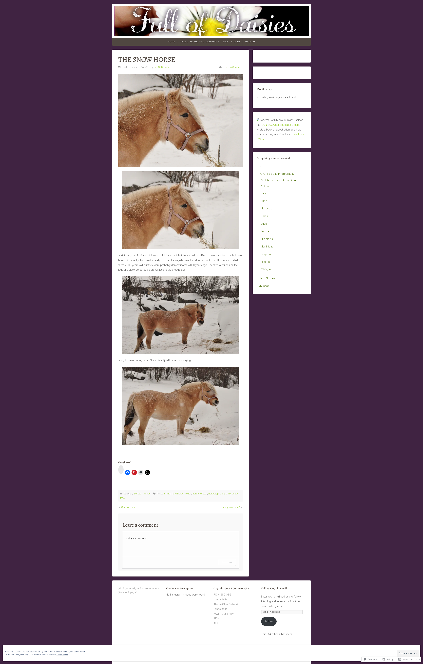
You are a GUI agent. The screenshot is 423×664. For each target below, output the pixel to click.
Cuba (264, 223)
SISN (216, 618)
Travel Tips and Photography (198, 41)
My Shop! (250, 41)
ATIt (215, 623)
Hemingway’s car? (230, 507)
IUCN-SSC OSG (222, 594)
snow (235, 493)
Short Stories (232, 41)
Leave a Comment (233, 67)
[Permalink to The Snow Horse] (180, 120)
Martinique (267, 246)
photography (224, 493)
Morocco (266, 208)
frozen (188, 493)
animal (167, 493)
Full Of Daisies (161, 67)
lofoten (203, 493)
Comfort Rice (128, 507)
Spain (264, 200)
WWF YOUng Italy (223, 613)
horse (195, 493)
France (265, 231)
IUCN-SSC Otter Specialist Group (280, 124)
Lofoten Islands (142, 493)
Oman (264, 216)
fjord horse (177, 493)
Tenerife (266, 261)
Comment (227, 562)
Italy (263, 193)
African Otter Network (225, 604)
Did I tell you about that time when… (278, 183)
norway (212, 493)
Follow (269, 621)
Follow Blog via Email (274, 588)
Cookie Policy (62, 655)
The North (267, 239)
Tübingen (266, 269)
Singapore (267, 254)
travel (123, 498)
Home (171, 41)
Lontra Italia (220, 599)
